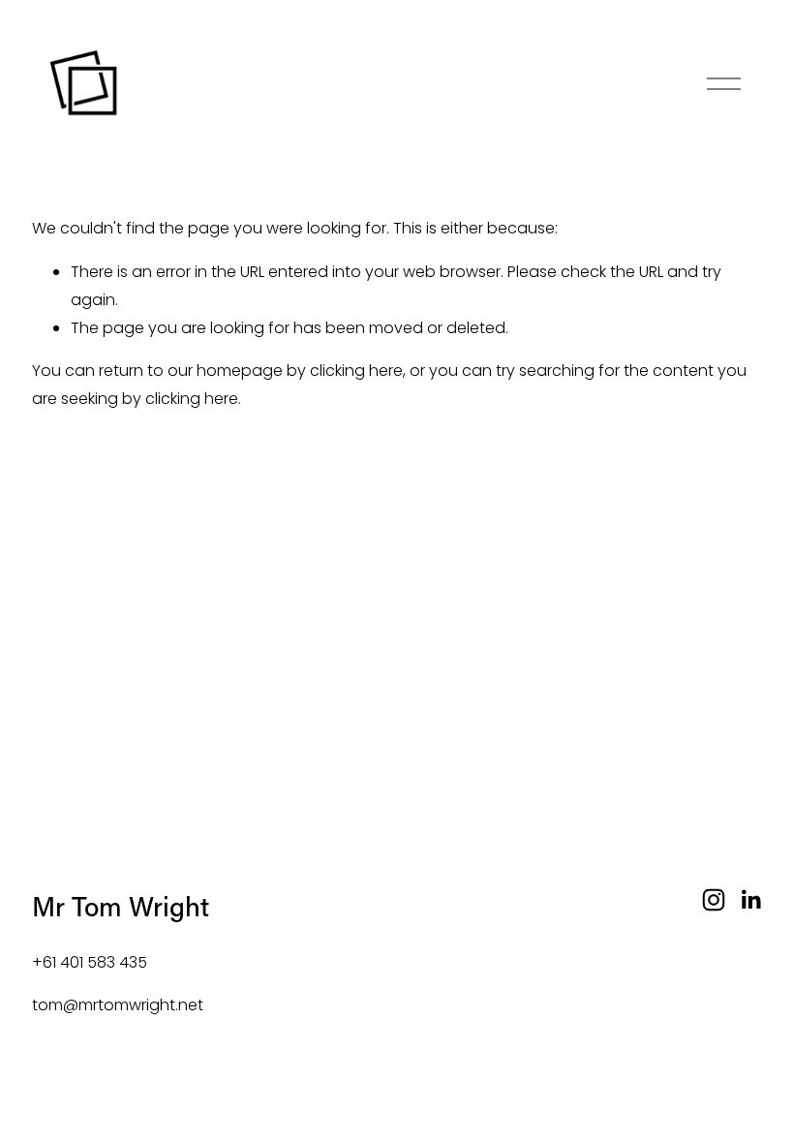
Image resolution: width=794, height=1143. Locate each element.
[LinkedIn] (750, 899)
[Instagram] (713, 899)
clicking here (356, 370)
